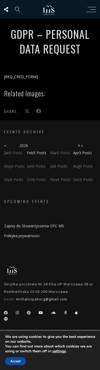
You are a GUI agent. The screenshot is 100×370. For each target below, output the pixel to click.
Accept (15, 361)
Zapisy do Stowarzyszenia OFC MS (34, 225)
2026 (23, 145)
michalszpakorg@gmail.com (41, 299)
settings (59, 351)
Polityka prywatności (21, 235)
